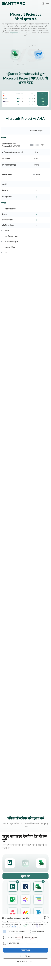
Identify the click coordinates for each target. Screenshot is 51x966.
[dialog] (25, 940)
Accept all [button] (25, 950)
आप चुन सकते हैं (14, 33)
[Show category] (1, 208)
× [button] (48, 917)
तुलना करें (25, 876)
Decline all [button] (25, 956)
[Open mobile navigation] (47, 3)
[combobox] (45, 917)
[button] (25, 961)
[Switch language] (43, 3)
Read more (16, 927)
